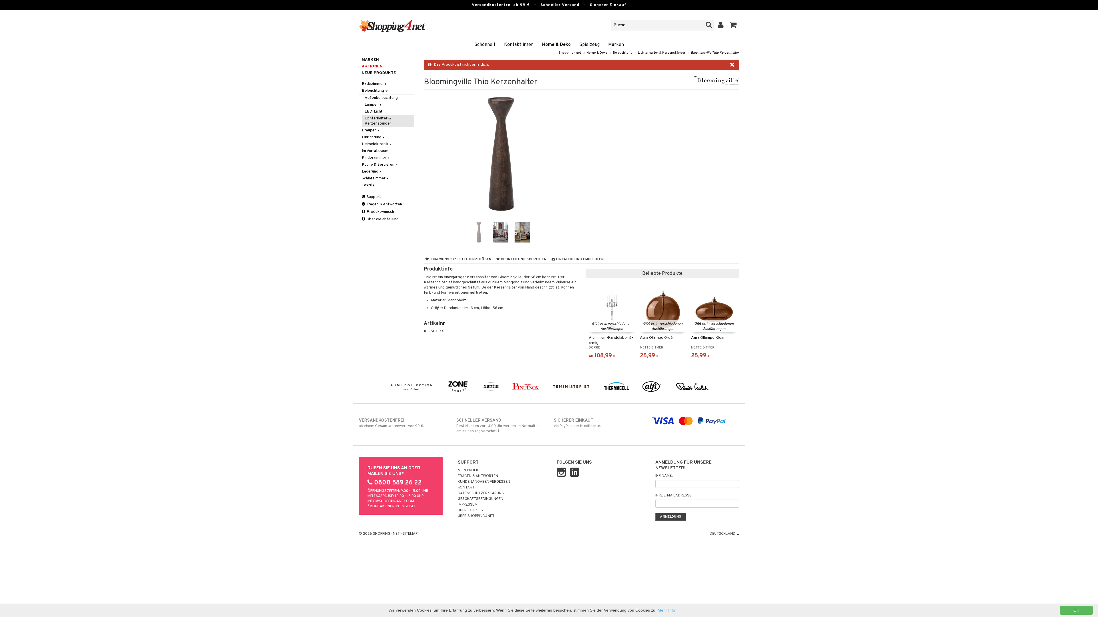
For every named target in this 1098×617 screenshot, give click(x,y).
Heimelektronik (375, 144)
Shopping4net (570, 53)
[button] (733, 25)
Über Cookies (470, 510)
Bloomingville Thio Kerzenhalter (715, 53)
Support (373, 197)
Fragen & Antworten (384, 204)
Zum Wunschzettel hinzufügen (460, 259)
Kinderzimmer (374, 157)
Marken (616, 45)
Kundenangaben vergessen (484, 482)
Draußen (369, 130)
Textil (367, 185)
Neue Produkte (379, 73)
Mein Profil (468, 470)
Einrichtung (372, 137)
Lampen (372, 104)
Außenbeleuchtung (381, 97)
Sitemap (410, 534)
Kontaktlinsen (519, 45)
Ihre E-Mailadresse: (673, 495)
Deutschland (723, 534)
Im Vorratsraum (375, 151)
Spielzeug (589, 45)
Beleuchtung (622, 53)
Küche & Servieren (378, 164)
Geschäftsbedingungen (480, 499)
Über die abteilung (382, 219)
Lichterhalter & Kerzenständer (661, 53)
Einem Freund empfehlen (579, 259)
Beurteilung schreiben (523, 259)
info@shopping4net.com (390, 501)
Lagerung (370, 171)
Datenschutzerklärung (481, 493)
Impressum (468, 504)
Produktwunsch (380, 211)
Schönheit (485, 45)
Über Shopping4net (476, 516)
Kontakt (466, 487)
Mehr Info (666, 610)
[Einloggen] (720, 25)
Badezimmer (373, 83)
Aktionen (372, 66)
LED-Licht (374, 111)
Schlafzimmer (374, 178)
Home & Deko (556, 45)
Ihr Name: (664, 476)
